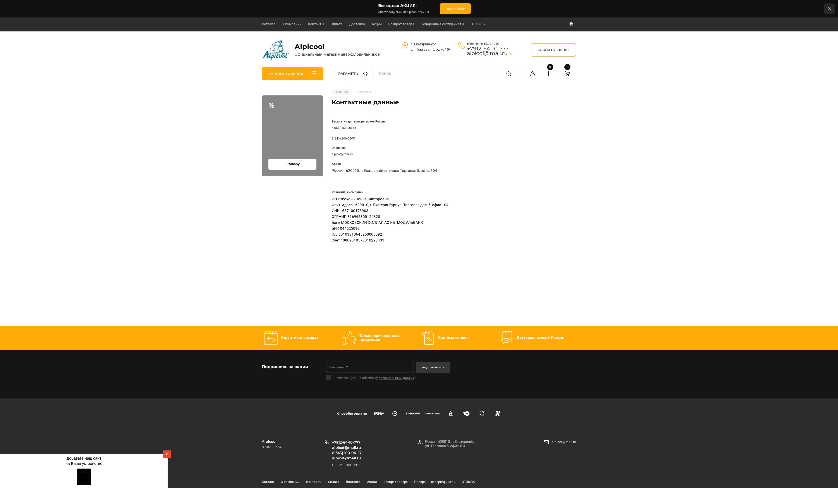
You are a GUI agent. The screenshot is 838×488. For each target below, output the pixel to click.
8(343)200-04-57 (347, 453)
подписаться (433, 367)
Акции (377, 24)
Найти (508, 73)
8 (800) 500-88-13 (344, 127)
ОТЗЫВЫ (478, 24)
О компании (291, 24)
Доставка (357, 24)
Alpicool (310, 46)
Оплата (337, 24)
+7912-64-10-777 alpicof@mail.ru (488, 50)
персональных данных (396, 378)
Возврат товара (401, 24)
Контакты (316, 24)
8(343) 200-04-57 (343, 138)
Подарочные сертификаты (442, 24)
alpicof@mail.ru (346, 458)
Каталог (268, 24)
